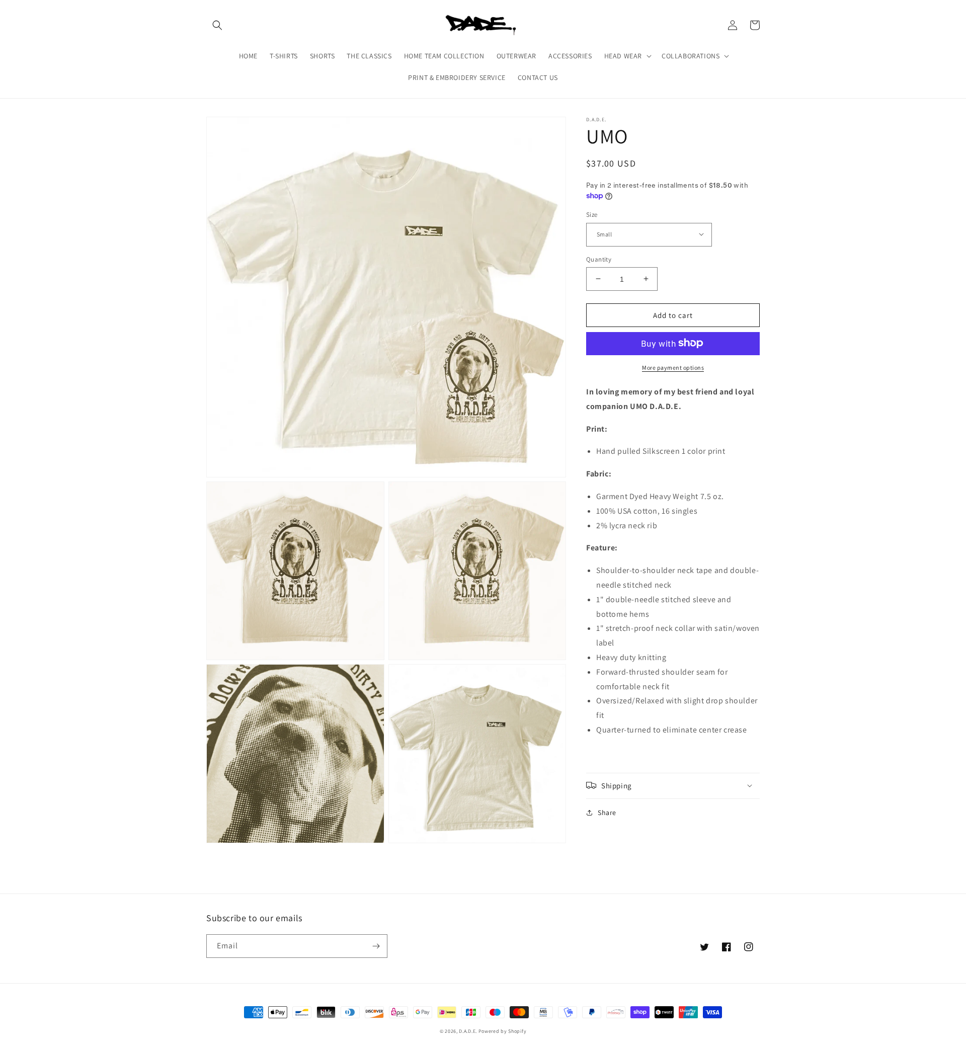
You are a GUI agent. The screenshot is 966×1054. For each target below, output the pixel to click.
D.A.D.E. (468, 1031)
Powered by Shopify (502, 1031)
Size (592, 214)
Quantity (598, 259)
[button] (217, 25)
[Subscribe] (376, 946)
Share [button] (607, 812)
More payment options (673, 367)
